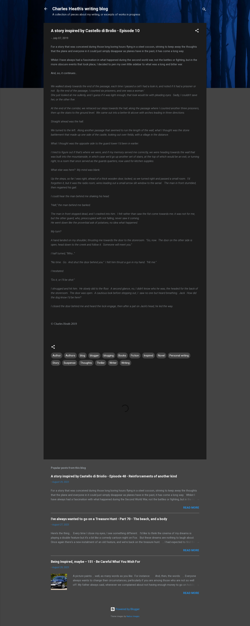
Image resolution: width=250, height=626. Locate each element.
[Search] (204, 10)
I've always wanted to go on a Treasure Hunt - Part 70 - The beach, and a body (109, 519)
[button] (197, 31)
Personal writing (179, 355)
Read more (191, 507)
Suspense (70, 362)
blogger (94, 355)
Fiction (135, 355)
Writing (125, 362)
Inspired (148, 355)
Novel (161, 355)
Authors (70, 355)
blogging (109, 355)
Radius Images (132, 616)
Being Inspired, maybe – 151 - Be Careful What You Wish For (95, 562)
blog (82, 355)
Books (122, 355)
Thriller (101, 362)
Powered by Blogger (127, 609)
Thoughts (86, 362)
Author (57, 355)
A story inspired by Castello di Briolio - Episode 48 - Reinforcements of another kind (114, 476)
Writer (113, 362)
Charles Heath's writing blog (80, 8)
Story (56, 362)
